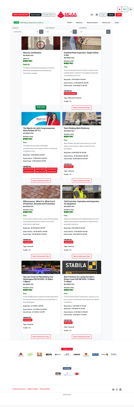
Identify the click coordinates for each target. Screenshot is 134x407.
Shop (117, 22)
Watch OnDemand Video (81, 107)
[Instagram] (117, 389)
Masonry (79, 22)
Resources (106, 22)
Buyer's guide (35, 14)
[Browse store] (97, 14)
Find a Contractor (19, 389)
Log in (103, 14)
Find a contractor (21, 14)
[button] (37, 32)
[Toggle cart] (130, 9)
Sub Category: (50, 28)
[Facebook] (113, 389)
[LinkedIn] (120, 389)
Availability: (83, 28)
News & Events (92, 22)
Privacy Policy (45, 389)
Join (118, 14)
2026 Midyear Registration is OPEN (31, 22)
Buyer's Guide (33, 389)
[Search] (92, 14)
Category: (15, 28)
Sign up (111, 14)
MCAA (69, 22)
